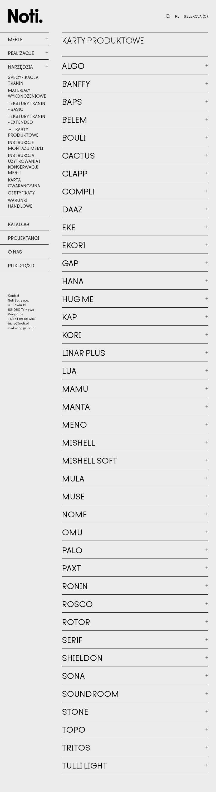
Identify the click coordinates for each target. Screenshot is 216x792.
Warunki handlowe (20, 203)
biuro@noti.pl (18, 323)
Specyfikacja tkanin (23, 80)
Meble (15, 39)
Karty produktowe (23, 132)
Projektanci (23, 238)
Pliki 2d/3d (21, 265)
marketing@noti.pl (21, 328)
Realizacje (21, 53)
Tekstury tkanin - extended (26, 119)
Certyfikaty (21, 192)
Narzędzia (20, 66)
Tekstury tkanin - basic (26, 106)
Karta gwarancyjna (24, 182)
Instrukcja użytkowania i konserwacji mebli (24, 163)
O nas (15, 251)
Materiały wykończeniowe (27, 93)
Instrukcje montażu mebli (25, 145)
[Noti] (25, 15)
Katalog (18, 224)
